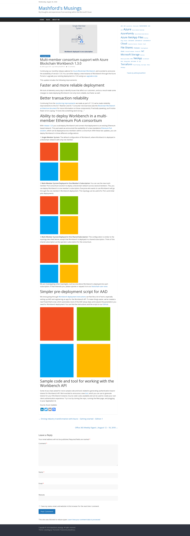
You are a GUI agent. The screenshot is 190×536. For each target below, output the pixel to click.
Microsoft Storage (130, 54)
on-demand (146, 58)
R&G (122, 61)
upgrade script (91, 76)
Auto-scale (136, 26)
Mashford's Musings (60, 8)
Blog (48, 20)
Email (41, 483)
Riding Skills (127, 61)
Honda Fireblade (129, 51)
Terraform (126, 64)
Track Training (136, 64)
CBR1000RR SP (138, 40)
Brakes (125, 40)
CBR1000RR (131, 40)
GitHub (105, 304)
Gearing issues (144, 48)
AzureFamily (127, 33)
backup (146, 38)
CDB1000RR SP (147, 40)
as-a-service (129, 26)
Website (42, 495)
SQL (140, 61)
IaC (142, 51)
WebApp (123, 67)
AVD (149, 26)
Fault (144, 44)
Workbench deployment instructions (72, 297)
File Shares (127, 47)
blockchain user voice (99, 286)
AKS (125, 26)
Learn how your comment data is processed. (84, 519)
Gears (122, 51)
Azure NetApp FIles (132, 37)
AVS (122, 30)
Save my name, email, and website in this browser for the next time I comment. (70, 506)
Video (148, 64)
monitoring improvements (65, 103)
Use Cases (143, 64)
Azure (127, 29)
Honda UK (137, 51)
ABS (122, 26)
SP (137, 61)
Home (42, 20)
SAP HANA (133, 61)
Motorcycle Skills (125, 58)
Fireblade (137, 48)
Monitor (142, 55)
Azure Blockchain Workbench (84, 71)
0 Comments (71, 66)
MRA (131, 58)
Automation (143, 26)
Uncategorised (45, 56)
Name (41, 472)
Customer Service (132, 44)
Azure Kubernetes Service (142, 34)
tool (86, 393)
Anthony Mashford (59, 66)
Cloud (124, 43)
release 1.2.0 (48, 126)
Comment (43, 443)
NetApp (138, 58)
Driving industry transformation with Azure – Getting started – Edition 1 (71, 419)
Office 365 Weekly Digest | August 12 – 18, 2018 (96, 427)
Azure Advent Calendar (138, 30)
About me (56, 20)
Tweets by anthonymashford (136, 73)
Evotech (140, 44)
